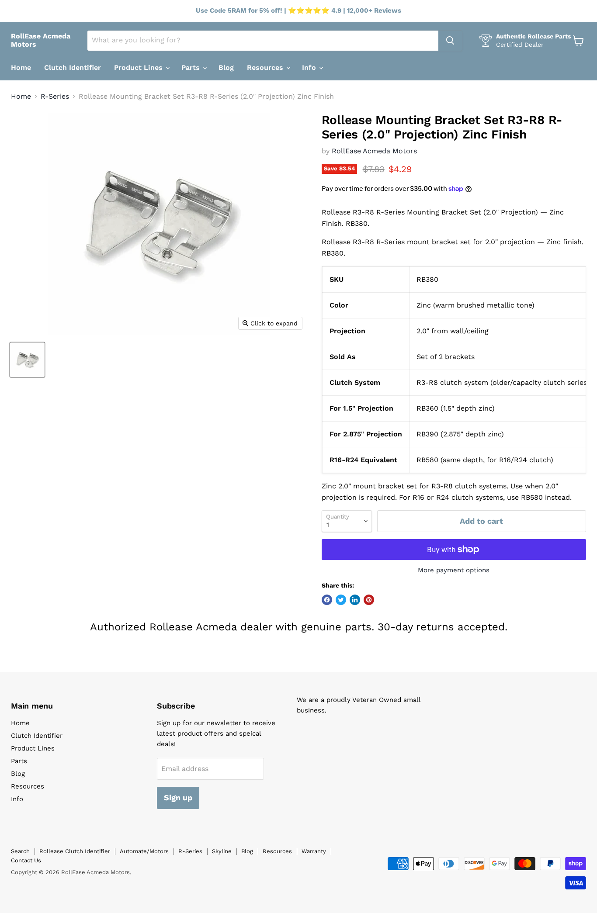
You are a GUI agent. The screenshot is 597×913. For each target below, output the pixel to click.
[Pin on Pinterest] (369, 600)
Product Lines (139, 67)
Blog (226, 67)
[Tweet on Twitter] (341, 600)
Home (21, 67)
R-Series (55, 96)
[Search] (450, 41)
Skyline (222, 851)
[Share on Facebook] (327, 600)
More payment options (453, 570)
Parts (191, 67)
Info (310, 67)
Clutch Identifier (72, 67)
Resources (266, 67)
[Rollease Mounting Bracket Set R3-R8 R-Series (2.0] (27, 359)
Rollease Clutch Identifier (74, 851)
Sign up (178, 797)
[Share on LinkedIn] (355, 600)
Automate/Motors (144, 851)
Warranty (314, 851)
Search (20, 851)
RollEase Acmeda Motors (374, 151)
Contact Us (26, 860)
